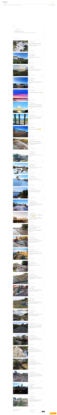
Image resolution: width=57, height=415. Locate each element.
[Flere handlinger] (42, 29)
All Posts (14, 26)
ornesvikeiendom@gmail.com (16, 410)
